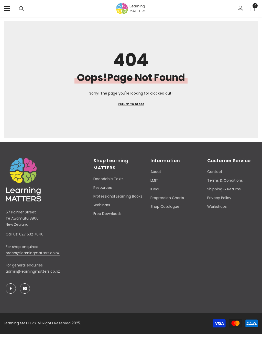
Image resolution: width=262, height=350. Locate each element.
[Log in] (240, 8)
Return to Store (131, 104)
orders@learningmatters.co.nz (33, 252)
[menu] (7, 8)
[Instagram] (25, 288)
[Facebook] (11, 288)
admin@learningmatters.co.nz (33, 271)
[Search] (21, 9)
